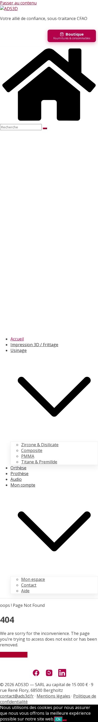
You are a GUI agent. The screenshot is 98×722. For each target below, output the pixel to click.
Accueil (17, 339)
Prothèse (19, 473)
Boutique (75, 34)
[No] (65, 720)
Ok (58, 719)
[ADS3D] (49, 121)
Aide (25, 591)
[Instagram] (49, 673)
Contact (28, 585)
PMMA (27, 456)
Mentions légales (53, 696)
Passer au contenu (18, 3)
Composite (31, 450)
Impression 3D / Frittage (34, 344)
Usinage (18, 350)
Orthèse (18, 468)
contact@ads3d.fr (17, 696)
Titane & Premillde (39, 462)
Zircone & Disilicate (40, 445)
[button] (54, 439)
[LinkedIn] (62, 673)
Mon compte (22, 485)
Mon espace (33, 579)
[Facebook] (36, 673)
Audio (16, 479)
